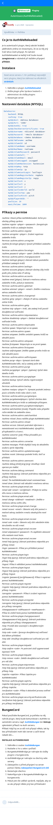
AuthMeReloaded (33, 88)
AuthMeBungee (32, 722)
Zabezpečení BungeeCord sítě (35, 768)
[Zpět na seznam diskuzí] (2, 3)
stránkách (8, 81)
